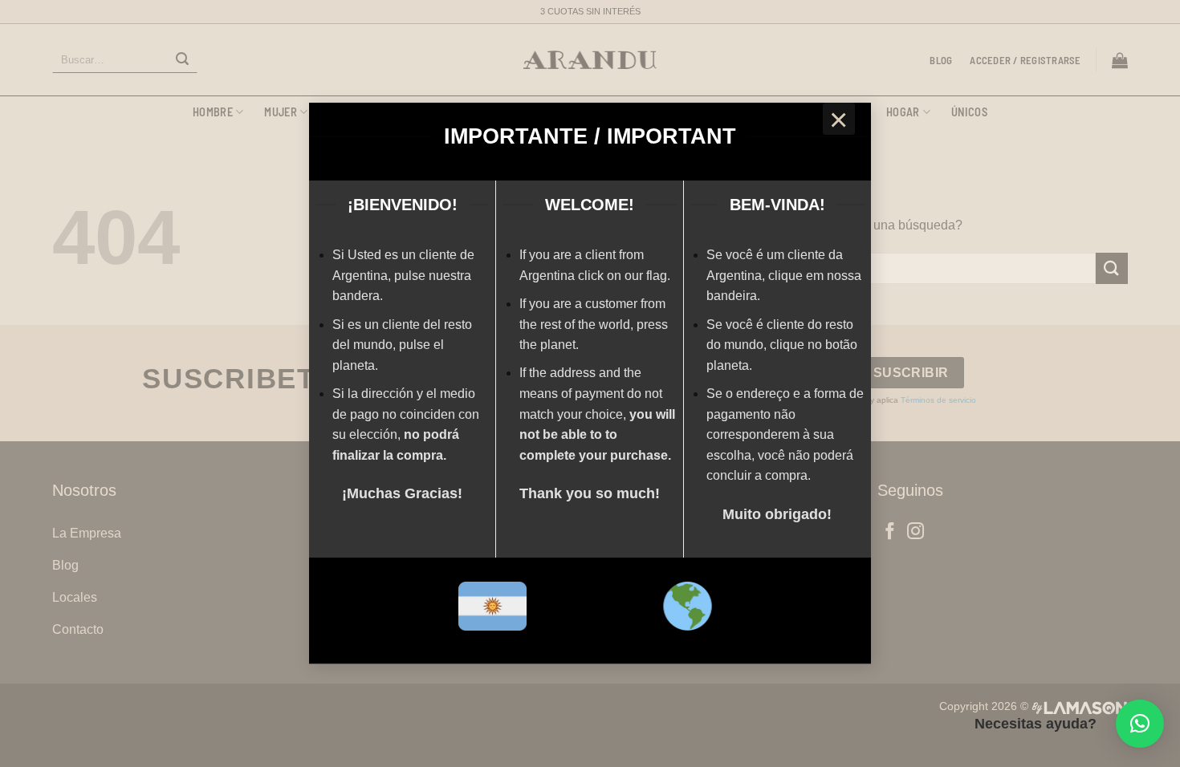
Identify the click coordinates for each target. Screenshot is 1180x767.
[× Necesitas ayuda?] (1140, 724)
